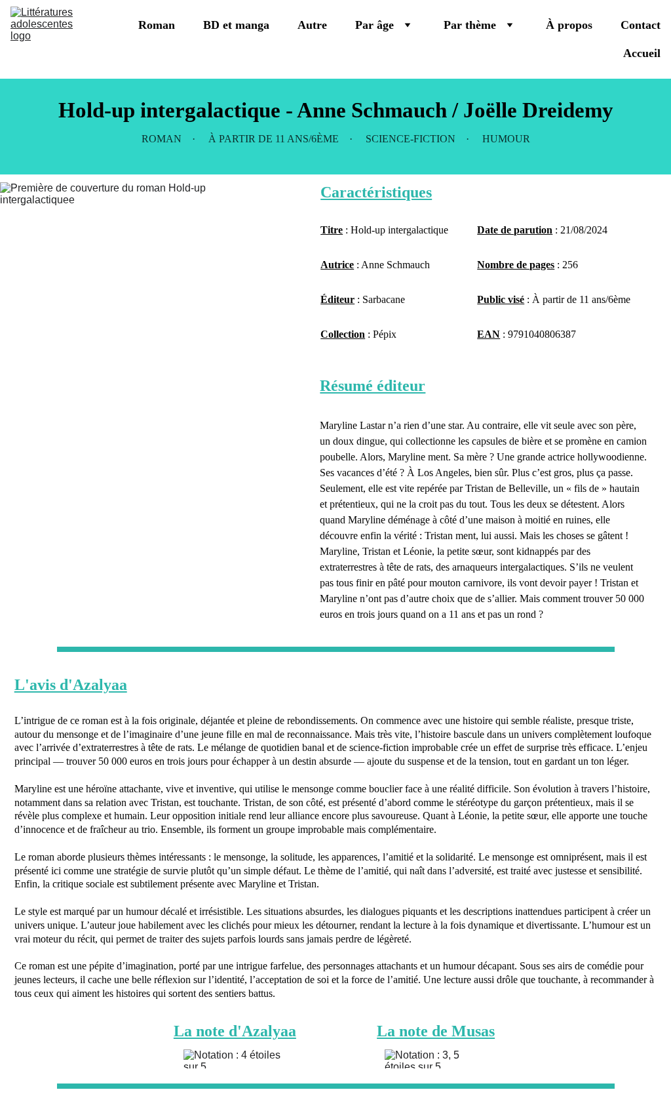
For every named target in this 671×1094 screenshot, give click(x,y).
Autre (312, 24)
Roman (156, 24)
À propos (569, 24)
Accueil (642, 53)
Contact (641, 24)
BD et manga (236, 24)
